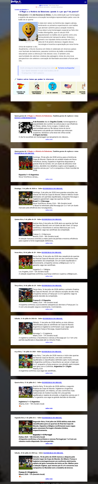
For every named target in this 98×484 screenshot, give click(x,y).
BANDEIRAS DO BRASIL (24, 153)
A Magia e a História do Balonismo (39, 116)
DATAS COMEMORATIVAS (25, 118)
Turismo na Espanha (21, 9)
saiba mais (49, 139)
